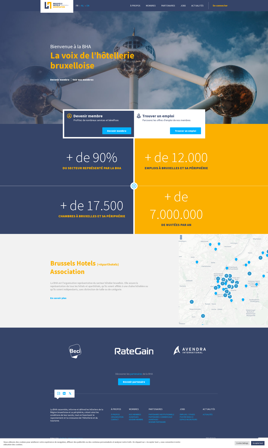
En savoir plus (58, 298)
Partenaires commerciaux (160, 417)
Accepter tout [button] (258, 443)
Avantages (134, 417)
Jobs (183, 5)
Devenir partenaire (134, 381)
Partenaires (168, 5)
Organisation (117, 417)
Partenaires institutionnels (161, 414)
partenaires (136, 373)
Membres (151, 5)
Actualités (197, 5)
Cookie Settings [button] (242, 443)
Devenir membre (59, 79)
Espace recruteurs (188, 419)
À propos (135, 5)
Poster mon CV (186, 417)
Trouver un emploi (185, 130)
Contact (115, 419)
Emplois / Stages (187, 414)
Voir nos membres (83, 79)
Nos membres (135, 414)
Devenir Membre (136, 419)
